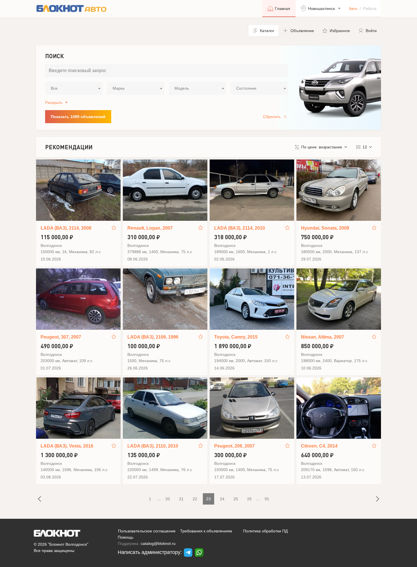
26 (249, 499)
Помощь (125, 537)
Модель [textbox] (181, 88)
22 (195, 499)
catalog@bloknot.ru (158, 543)
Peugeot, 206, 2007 (234, 446)
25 (235, 499)
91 (267, 499)
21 (181, 499)
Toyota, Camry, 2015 (236, 337)
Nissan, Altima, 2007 (322, 337)
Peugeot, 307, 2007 (61, 337)
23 (208, 499)
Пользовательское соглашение (147, 531)
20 (167, 499)
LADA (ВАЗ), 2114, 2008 (66, 228)
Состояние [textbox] (246, 88)
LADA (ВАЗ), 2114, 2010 (239, 228)
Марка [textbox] (119, 88)
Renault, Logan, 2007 (150, 228)
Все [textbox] (54, 88)
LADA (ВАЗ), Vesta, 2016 (67, 446)
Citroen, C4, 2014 (319, 446)
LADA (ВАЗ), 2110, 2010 (152, 446)
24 (222, 499)
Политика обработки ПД (265, 531)
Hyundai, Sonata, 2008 (325, 228)
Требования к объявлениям (206, 531)
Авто (353, 8)
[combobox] (73, 88)
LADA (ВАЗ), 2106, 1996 (152, 337)
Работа (369, 8)
